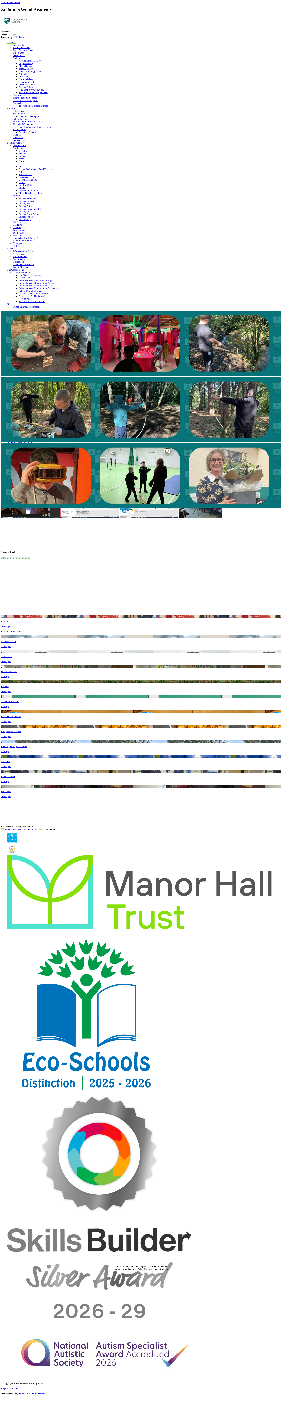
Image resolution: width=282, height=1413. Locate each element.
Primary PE (24, 211)
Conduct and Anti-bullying (25, 238)
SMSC (16, 246)
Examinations (19, 129)
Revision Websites (27, 132)
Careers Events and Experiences (34, 293)
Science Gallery (26, 68)
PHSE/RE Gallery (27, 84)
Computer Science (27, 177)
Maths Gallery (25, 66)
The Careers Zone (15, 269)
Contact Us (18, 137)
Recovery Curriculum (29, 190)
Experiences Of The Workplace (33, 296)
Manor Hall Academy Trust (25, 100)
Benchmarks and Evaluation (32, 301)
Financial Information (23, 124)
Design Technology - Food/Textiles (35, 169)
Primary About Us (27, 198)
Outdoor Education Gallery (31, 90)
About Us (11, 42)
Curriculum (18, 148)
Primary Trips (25, 219)
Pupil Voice (18, 232)
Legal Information (9, 1388)
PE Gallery (24, 76)
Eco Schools (19, 235)
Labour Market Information (31, 291)
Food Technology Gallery (31, 71)
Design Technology (28, 180)
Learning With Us (15, 143)
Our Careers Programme (30, 275)
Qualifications (19, 145)
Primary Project (26, 217)
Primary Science (26, 206)
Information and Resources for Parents (36, 283)
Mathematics (25, 153)
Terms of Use (19, 140)
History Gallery (26, 79)
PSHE (22, 187)
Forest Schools (25, 174)
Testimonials (19, 55)
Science (22, 158)
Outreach (17, 103)
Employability (25, 185)
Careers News (25, 277)
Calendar (17, 135)
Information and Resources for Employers (38, 288)
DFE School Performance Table (28, 121)
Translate (23, 37)
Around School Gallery (30, 61)
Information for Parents (23, 251)
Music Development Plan (30, 193)
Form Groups (19, 230)
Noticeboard (18, 262)
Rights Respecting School (25, 98)
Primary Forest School (29, 214)
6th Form (17, 222)
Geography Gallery (28, 82)
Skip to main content (10, 2)
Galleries (17, 58)
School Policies (20, 119)
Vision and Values (21, 47)
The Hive (17, 225)
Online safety (19, 259)
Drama (22, 182)
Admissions (18, 111)
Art (20, 172)
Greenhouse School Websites (32, 1393)
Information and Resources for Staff (35, 285)
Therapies (17, 243)
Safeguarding (19, 113)
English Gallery (26, 63)
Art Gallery (24, 74)
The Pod (17, 227)
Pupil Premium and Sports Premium (35, 127)
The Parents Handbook (23, 264)
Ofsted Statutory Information (26, 307)
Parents (10, 248)
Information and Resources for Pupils (36, 280)
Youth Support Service (23, 240)
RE (20, 164)
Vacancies (17, 95)
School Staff (18, 53)
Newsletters (18, 254)
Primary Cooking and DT (31, 209)
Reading (23, 150)
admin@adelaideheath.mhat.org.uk (21, 829)
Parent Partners (20, 256)
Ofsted (10, 304)
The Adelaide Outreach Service (33, 105)
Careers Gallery (26, 87)
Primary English (26, 201)
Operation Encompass (29, 116)
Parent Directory (20, 267)
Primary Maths (25, 203)
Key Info (11, 108)
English (22, 156)
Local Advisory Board (23, 50)
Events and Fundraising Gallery (33, 92)
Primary (16, 195)
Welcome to (18, 45)
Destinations (24, 299)
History (22, 161)
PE (20, 166)
